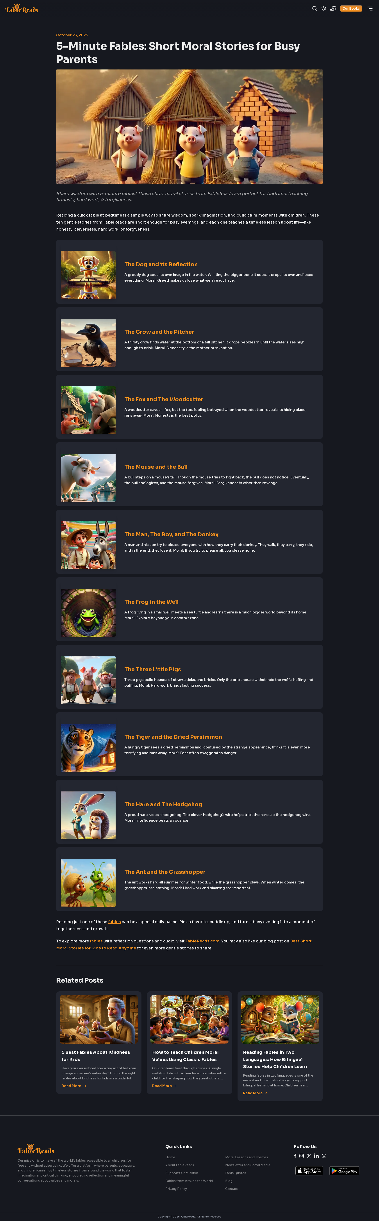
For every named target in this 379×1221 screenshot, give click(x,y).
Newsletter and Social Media (247, 1165)
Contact (231, 1189)
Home (170, 1157)
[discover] (370, 8)
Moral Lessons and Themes (246, 1157)
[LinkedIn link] (316, 1155)
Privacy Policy (176, 1189)
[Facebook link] (295, 1156)
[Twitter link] (309, 1156)
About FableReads (179, 1165)
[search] (314, 8)
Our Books (351, 9)
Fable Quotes (235, 1173)
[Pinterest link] (324, 1156)
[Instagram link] (301, 1156)
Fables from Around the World (189, 1181)
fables (114, 921)
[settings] (323, 8)
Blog (228, 1181)
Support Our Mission (181, 1173)
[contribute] (333, 8)
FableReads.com (202, 941)
